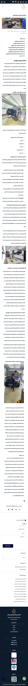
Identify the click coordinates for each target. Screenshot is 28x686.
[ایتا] (13, 2)
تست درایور (21, 56)
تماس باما (14, 625)
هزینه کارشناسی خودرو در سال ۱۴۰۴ (20, 581)
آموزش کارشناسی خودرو (14, 631)
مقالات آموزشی (22, 33)
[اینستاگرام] (26, 2)
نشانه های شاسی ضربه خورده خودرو (20, 589)
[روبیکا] (16, 2)
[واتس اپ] (23, 2)
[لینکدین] (8, 509)
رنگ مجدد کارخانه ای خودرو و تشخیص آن (20, 601)
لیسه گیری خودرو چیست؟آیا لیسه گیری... (19, 591)
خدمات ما (14, 627)
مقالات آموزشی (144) (23, 569)
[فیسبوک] (18, 2)
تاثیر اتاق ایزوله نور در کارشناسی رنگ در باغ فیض (16, 49)
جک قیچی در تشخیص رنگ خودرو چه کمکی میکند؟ (15, 47)
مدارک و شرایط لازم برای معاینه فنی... (20, 599)
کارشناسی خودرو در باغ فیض (19, 15)
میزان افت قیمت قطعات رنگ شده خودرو (20, 584)
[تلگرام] (21, 2)
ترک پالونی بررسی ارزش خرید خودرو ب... (20, 586)
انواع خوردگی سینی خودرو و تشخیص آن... (19, 596)
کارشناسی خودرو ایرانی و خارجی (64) (20, 567)
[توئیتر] (16, 509)
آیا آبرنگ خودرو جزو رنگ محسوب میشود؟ (20, 594)
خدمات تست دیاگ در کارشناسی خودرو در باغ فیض (15, 51)
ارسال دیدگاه (8, 546)
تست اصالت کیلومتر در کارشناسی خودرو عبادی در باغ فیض (14, 54)
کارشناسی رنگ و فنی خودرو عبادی (10, 79)
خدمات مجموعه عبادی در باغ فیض (18, 43)
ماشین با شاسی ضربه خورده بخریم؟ (20, 579)
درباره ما (14, 629)
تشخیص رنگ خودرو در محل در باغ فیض (17, 45)
